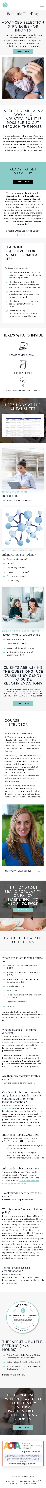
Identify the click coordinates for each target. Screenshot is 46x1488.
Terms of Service (29, 1483)
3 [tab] (25, 235)
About (14, 1481)
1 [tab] (18, 235)
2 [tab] (21, 235)
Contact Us (37, 1481)
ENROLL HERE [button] (23, 703)
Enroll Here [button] (23, 51)
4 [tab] (28, 235)
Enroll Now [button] (23, 910)
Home (7, 1481)
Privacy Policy (15, 1483)
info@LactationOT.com (32, 1219)
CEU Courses (25, 1481)
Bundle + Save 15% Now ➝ (14, 1375)
